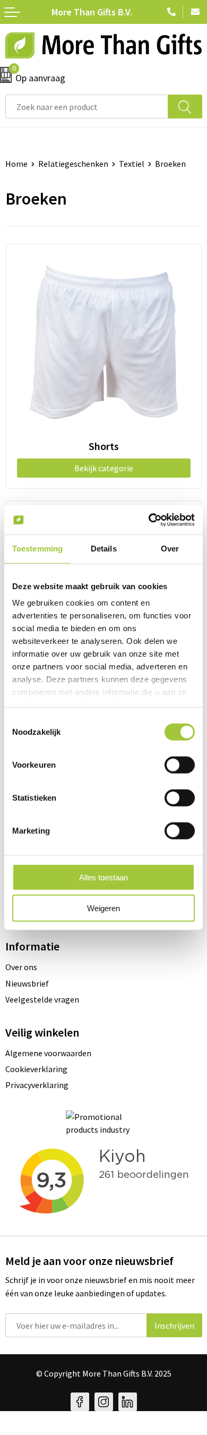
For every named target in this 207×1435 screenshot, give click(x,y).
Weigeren (103, 908)
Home (16, 163)
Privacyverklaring (36, 1085)
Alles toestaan (103, 876)
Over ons (21, 967)
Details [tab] (104, 548)
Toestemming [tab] (37, 548)
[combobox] (86, 106)
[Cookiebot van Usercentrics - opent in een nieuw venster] (149, 520)
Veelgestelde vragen (42, 999)
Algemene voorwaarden (48, 1053)
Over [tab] (170, 548)
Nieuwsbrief (27, 983)
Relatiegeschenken (73, 163)
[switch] (180, 764)
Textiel (131, 163)
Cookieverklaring (36, 1069)
